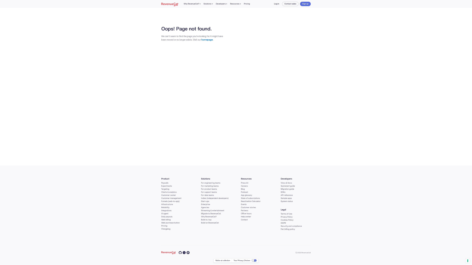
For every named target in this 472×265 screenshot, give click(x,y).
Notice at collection (222, 260)
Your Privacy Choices (242, 260)
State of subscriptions (250, 198)
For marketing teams (210, 186)
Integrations (166, 210)
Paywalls (164, 183)
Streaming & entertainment (212, 210)
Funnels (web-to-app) (170, 201)
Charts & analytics (169, 192)
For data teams (207, 195)
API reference (287, 195)
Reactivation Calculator (251, 201)
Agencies (205, 207)
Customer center (168, 195)
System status (287, 201)
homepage (207, 39)
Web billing (166, 220)
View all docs (286, 183)
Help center (246, 217)
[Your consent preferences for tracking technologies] (467, 260)
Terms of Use (286, 214)
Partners (244, 210)
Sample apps (286, 198)
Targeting (165, 189)
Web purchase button (170, 223)
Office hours (246, 213)
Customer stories (248, 207)
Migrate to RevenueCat (211, 213)
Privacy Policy (286, 217)
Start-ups (205, 201)
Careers (244, 186)
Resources (234, 4)
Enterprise (205, 204)
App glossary (246, 195)
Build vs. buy (206, 220)
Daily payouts (166, 217)
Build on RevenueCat (210, 223)
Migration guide (287, 189)
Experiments (166, 186)
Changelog (165, 229)
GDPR (283, 223)
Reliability (165, 207)
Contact (244, 220)
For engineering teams (210, 183)
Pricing (247, 4)
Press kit (244, 183)
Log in (276, 4)
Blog (243, 189)
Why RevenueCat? (191, 4)
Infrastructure (167, 204)
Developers (221, 4)
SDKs (283, 192)
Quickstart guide (288, 186)
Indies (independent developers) (215, 198)
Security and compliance (291, 226)
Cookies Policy (287, 220)
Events (244, 204)
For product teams (209, 189)
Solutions (207, 4)
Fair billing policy (288, 229)
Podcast (244, 192)
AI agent (164, 213)
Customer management (171, 198)
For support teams (209, 192)
